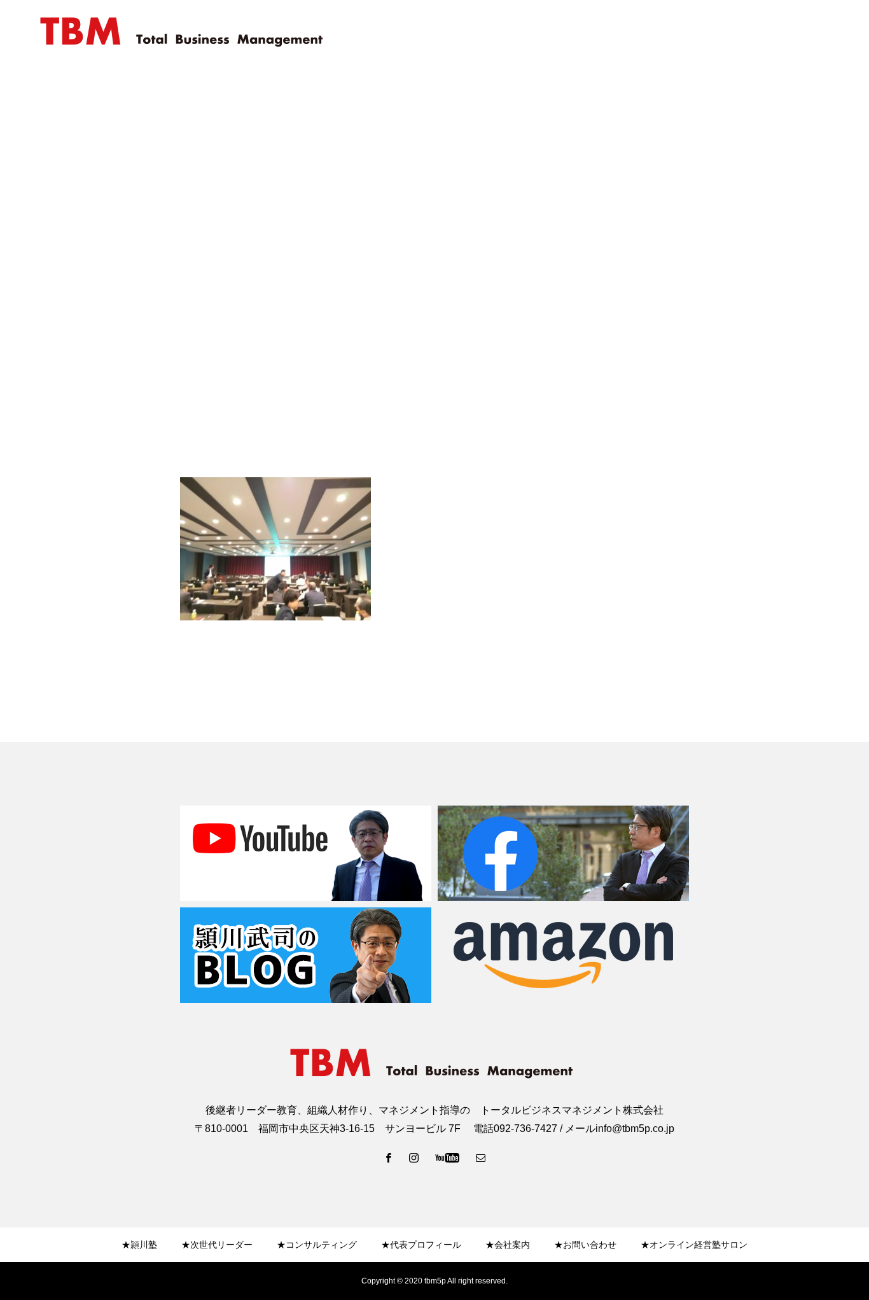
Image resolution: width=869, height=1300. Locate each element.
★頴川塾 (139, 1245)
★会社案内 (507, 1245)
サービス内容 (710, 32)
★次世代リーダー (217, 1245)
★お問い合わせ (585, 1245)
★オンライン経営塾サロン (694, 1245)
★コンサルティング (317, 1245)
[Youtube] (447, 1157)
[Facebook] (388, 1157)
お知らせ (777, 32)
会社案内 (642, 32)
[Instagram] (414, 1157)
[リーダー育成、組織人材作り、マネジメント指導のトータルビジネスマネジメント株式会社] (184, 32)
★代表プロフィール (421, 1245)
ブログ (831, 32)
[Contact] (481, 1157)
